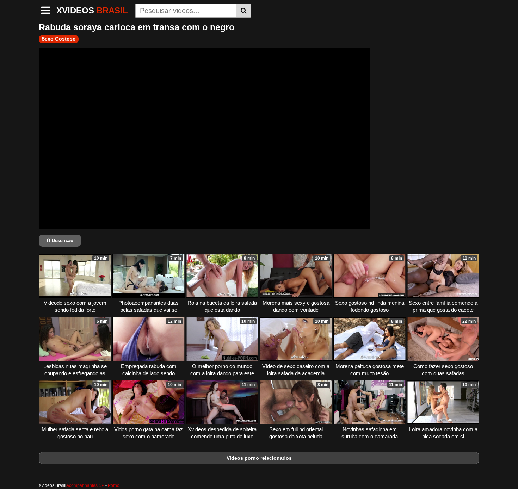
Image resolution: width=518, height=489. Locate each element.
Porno (113, 485)
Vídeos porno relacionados (259, 458)
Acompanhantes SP (85, 485)
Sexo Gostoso (59, 39)
